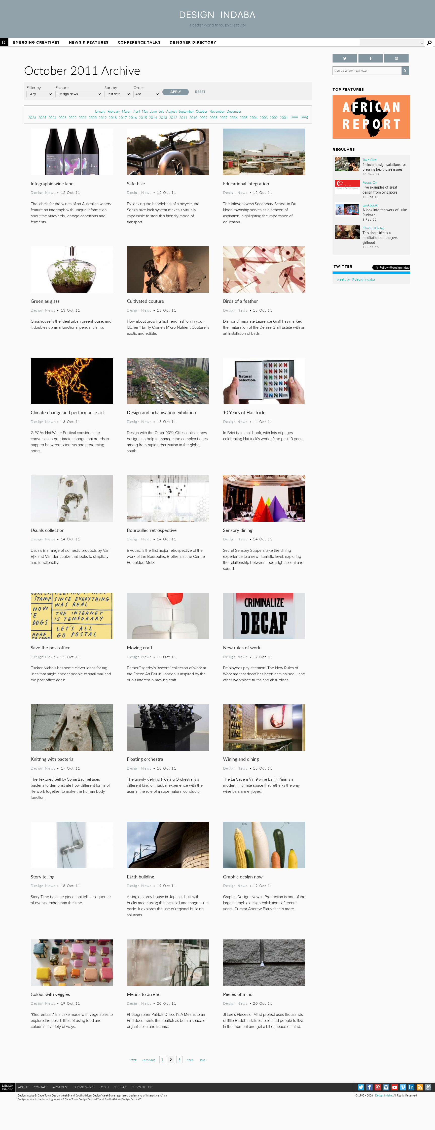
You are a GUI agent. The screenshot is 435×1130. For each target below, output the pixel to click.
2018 (113, 117)
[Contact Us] (428, 1087)
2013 (163, 117)
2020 (93, 117)
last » (203, 1060)
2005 (244, 117)
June (153, 111)
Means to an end (144, 994)
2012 (173, 117)
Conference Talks (139, 42)
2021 (83, 117)
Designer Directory (193, 42)
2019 (103, 117)
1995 (304, 117)
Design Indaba (383, 1095)
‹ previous (148, 1060)
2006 (234, 117)
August (171, 111)
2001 (284, 117)
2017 (123, 117)
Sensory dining (237, 530)
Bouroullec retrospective (152, 530)
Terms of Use (141, 1087)
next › (190, 1060)
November (217, 111)
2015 (143, 117)
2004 (254, 117)
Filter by (33, 87)
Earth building (140, 876)
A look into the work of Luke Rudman (384, 212)
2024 (52, 117)
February (113, 111)
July (161, 111)
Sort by (110, 87)
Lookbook (370, 204)
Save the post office (50, 647)
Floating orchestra (145, 759)
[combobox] (392, 42)
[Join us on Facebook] (370, 58)
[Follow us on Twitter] (345, 58)
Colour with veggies (50, 994)
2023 (62, 117)
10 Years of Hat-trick (243, 412)
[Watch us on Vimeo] (403, 1087)
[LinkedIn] (411, 1087)
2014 (153, 117)
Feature (61, 87)
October (201, 111)
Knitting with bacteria (52, 759)
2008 (213, 117)
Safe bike (136, 183)
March (126, 111)
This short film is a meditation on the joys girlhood (379, 237)
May (145, 111)
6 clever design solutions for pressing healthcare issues (384, 167)
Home (4, 42)
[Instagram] (386, 1087)
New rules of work (241, 647)
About (23, 1087)
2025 (42, 117)
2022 (72, 117)
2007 (224, 117)
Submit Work (84, 1087)
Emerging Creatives (36, 42)
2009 (203, 117)
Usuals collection (47, 530)
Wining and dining (241, 759)
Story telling (42, 876)
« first (132, 1060)
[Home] (217, 16)
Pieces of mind (237, 994)
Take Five (369, 159)
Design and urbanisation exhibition (161, 412)
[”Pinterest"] (396, 58)
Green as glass (45, 301)
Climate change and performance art (67, 412)
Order (138, 87)
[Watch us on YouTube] (394, 1087)
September (186, 111)
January (100, 111)
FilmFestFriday (373, 227)
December (234, 111)
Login (104, 1087)
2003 (264, 117)
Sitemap (120, 1087)
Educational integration (246, 183)
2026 (32, 117)
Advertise (60, 1087)
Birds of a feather (240, 301)
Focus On (369, 182)
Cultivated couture (145, 301)
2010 (193, 117)
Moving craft (139, 647)
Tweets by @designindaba (355, 279)
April (136, 111)
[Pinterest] (378, 1087)
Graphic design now (243, 876)
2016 (133, 117)
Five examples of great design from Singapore (379, 189)
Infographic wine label (53, 183)
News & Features (88, 42)
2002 (274, 117)
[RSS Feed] (420, 1087)
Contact (41, 1087)
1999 (294, 117)
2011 (183, 117)
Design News (43, 192)
